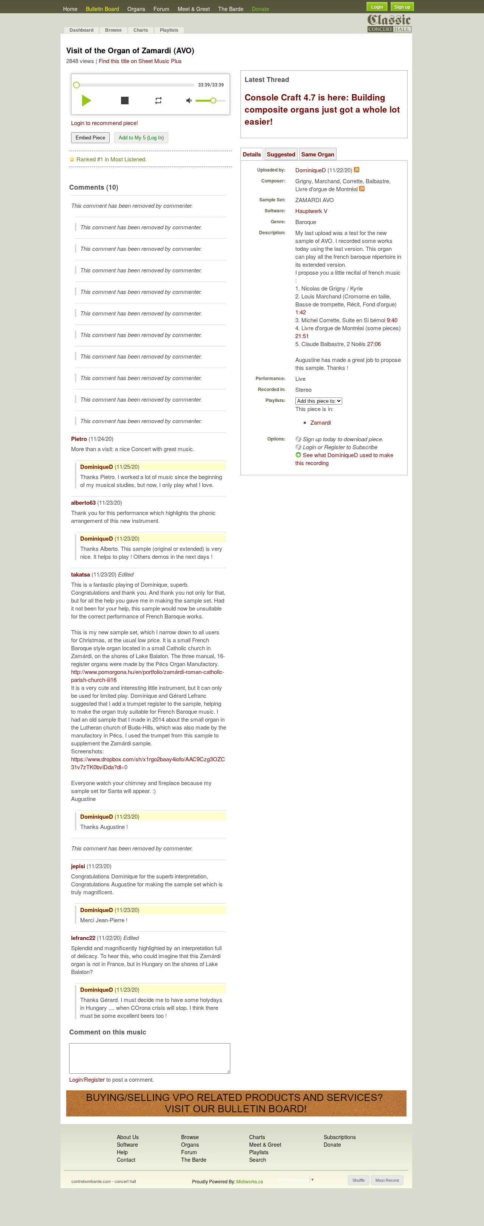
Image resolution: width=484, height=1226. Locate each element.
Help (122, 1152)
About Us (128, 1137)
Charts (140, 30)
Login (377, 7)
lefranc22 (83, 938)
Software (127, 1144)
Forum (161, 8)
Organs (136, 8)
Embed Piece (90, 138)
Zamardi (320, 422)
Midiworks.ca (249, 1181)
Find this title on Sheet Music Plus (140, 61)
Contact (126, 1159)
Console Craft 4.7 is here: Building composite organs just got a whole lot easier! (322, 109)
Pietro (79, 438)
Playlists (169, 30)
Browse (113, 30)
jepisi (78, 866)
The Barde (231, 8)
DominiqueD (96, 466)
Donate (260, 8)
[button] (358, 1180)
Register (94, 1079)
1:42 (300, 312)
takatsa (80, 574)
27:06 (374, 344)
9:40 (392, 320)
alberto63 (83, 502)
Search (257, 1159)
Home (70, 8)
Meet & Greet (194, 8)
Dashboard (81, 30)
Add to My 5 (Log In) (141, 138)
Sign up (402, 7)
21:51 (302, 336)
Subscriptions (340, 1137)
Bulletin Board (102, 8)
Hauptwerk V (311, 211)
